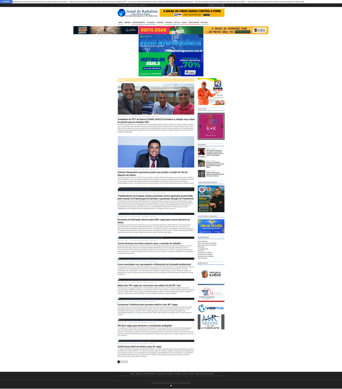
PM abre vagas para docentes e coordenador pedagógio (145, 325)
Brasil (184, 22)
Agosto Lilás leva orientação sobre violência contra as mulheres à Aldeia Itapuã (252, 2)
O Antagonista (203, 249)
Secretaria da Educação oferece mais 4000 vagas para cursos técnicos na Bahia (154, 221)
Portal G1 (201, 251)
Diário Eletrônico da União (207, 245)
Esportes (168, 22)
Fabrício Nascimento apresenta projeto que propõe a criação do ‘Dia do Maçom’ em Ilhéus (153, 173)
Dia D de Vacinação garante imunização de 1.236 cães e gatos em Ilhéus (197, 2)
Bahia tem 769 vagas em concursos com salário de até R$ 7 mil (149, 285)
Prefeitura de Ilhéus (205, 252)
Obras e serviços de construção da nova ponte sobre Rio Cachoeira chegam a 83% (74, 2)
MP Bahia (201, 247)
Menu (120, 22)
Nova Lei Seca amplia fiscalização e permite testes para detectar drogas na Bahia (215, 164)
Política (177, 22)
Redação (154, 216)
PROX (125, 361)
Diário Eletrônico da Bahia (207, 243)
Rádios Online (133, 5)
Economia (160, 22)
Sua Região (151, 22)
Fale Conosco (123, 5)
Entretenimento (139, 22)
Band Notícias (203, 241)
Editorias (204, 22)
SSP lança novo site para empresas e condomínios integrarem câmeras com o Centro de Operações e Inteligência (210, 153)
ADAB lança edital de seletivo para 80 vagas (139, 346)
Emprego (127, 22)
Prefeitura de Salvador (206, 256)
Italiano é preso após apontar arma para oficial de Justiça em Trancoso (215, 174)
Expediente (143, 5)
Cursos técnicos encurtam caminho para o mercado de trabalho (149, 243)
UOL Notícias (202, 258)
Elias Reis (156, 116)
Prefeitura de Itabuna (205, 254)
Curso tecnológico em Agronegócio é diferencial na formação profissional (154, 264)
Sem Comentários (136, 116)
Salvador (153, 193)
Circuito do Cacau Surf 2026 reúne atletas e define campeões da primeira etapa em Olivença (137, 2)
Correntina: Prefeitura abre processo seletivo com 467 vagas (148, 304)
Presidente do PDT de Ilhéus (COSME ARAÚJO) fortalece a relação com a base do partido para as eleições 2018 (156, 120)
